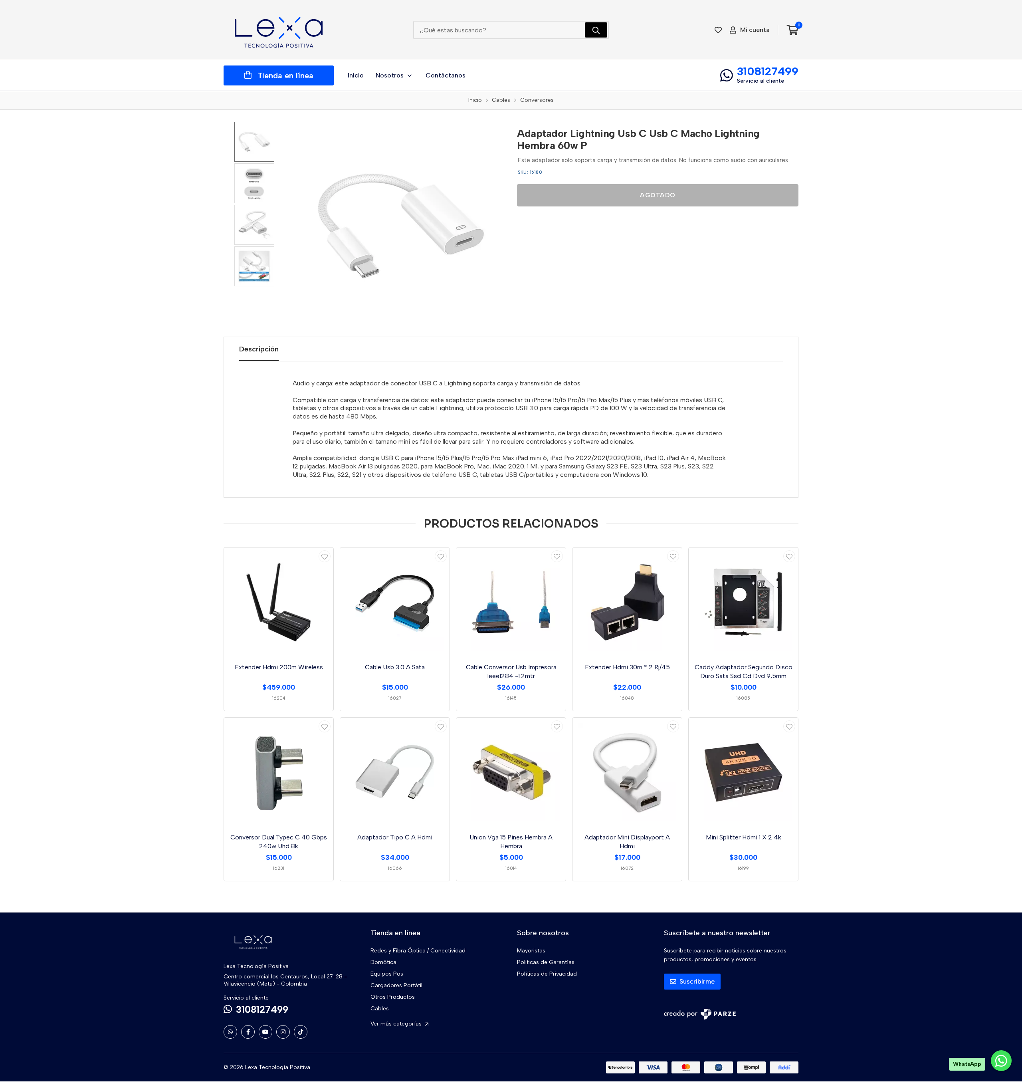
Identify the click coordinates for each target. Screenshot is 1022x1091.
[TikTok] (300, 1032)
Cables (379, 1008)
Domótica (383, 962)
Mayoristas (531, 950)
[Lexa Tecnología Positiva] (279, 30)
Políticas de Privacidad (547, 973)
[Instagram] (283, 1032)
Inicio (356, 75)
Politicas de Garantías (545, 962)
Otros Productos (392, 997)
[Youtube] (265, 1032)
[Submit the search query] (596, 30)
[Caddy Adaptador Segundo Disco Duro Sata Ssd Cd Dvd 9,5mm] (743, 602)
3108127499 (767, 71)
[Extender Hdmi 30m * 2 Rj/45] (627, 602)
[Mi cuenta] (325, 556)
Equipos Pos (386, 973)
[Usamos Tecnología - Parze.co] (700, 1014)
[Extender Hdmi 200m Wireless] (278, 602)
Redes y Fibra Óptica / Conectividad (417, 950)
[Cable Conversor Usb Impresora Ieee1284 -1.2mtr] (511, 602)
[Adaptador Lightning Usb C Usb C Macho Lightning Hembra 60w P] (401, 226)
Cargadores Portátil (396, 985)
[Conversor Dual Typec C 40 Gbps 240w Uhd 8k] (278, 772)
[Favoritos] (718, 30)
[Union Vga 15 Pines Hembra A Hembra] (511, 772)
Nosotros (390, 75)
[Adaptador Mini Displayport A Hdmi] (627, 772)
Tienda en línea (285, 75)
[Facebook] (248, 1032)
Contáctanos (445, 75)
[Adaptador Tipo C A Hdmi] (395, 772)
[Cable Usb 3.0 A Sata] (395, 602)
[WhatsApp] (230, 1032)
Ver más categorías (396, 1023)
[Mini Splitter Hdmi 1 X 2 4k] (743, 772)
